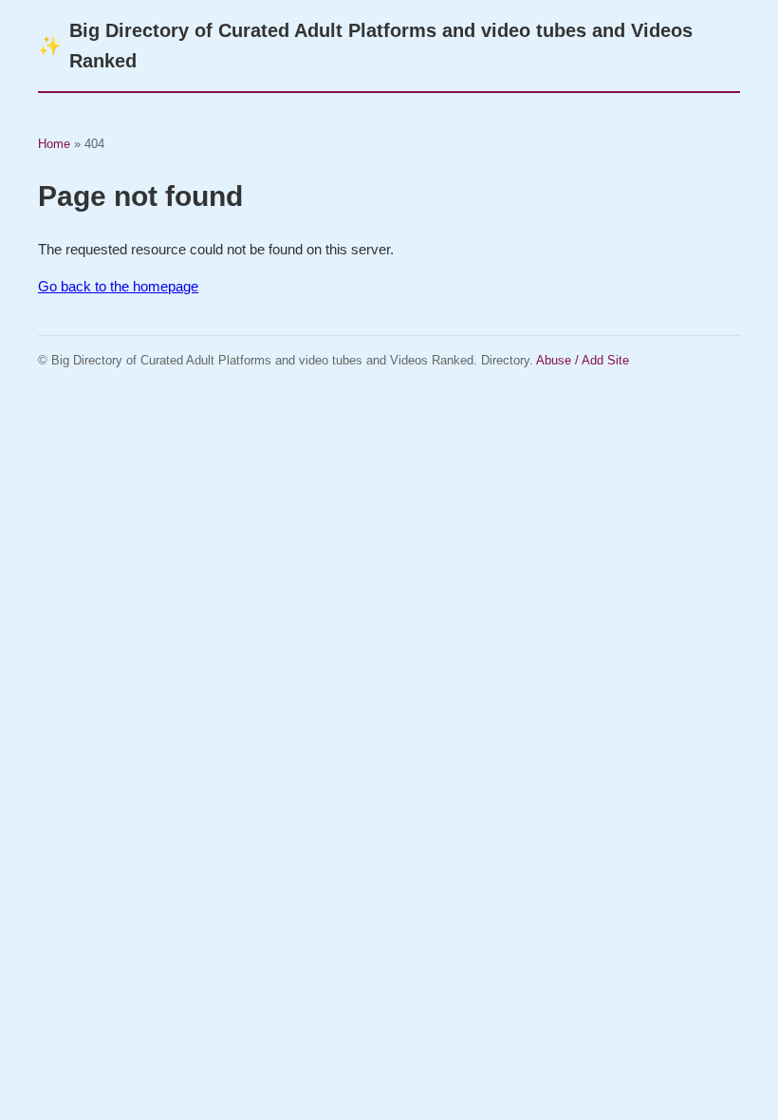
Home (54, 144)
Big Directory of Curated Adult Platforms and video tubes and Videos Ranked (365, 45)
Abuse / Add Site (582, 360)
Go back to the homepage (118, 286)
